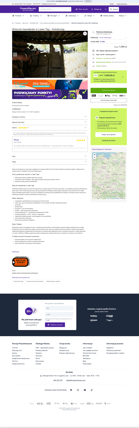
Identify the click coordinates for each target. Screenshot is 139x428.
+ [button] (94, 155)
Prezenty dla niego (18, 281)
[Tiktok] (91, 390)
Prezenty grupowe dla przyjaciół (35, 281)
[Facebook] (71, 390)
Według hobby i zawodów (53, 281)
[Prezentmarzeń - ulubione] (105, 9)
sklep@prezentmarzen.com (49, 4)
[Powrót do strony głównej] (12, 23)
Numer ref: (117, 105)
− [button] (94, 157)
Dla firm (112, 4)
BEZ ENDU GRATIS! (118, 62)
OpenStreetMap (115, 198)
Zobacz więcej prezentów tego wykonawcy (25, 273)
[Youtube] (85, 390)
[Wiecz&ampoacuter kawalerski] (50, 54)
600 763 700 (57, 380)
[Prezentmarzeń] (28, 9)
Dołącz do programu (109, 134)
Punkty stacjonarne (122, 4)
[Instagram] (78, 390)
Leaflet (108, 198)
